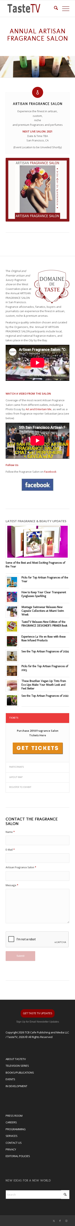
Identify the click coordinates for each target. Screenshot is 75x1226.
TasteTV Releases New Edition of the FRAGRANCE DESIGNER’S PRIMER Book (44, 623)
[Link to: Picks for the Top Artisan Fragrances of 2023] (12, 671)
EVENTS (10, 1079)
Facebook (50, 471)
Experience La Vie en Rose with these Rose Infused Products (43, 638)
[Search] (54, 8)
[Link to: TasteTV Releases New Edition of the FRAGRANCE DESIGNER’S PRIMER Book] (12, 626)
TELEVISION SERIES (17, 1066)
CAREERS (11, 1122)
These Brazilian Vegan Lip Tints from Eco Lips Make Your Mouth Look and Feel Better (43, 684)
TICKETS (13, 717)
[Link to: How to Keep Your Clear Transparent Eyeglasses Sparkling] (12, 597)
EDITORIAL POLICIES (18, 1156)
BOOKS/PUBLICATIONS (20, 1072)
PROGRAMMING (16, 1129)
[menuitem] (54, 8)
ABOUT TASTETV (16, 1059)
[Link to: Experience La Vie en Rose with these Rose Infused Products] (12, 641)
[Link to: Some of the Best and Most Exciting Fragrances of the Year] (37, 542)
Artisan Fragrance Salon (21, 867)
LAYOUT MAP (15, 777)
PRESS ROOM (14, 1116)
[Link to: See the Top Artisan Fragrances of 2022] (12, 700)
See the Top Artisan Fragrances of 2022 (45, 696)
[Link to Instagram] (66, 1221)
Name (10, 832)
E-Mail (10, 849)
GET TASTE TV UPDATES (37, 1013)
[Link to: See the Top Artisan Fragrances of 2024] (12, 656)
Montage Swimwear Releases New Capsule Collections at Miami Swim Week (42, 610)
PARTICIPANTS (16, 766)
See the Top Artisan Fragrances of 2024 (45, 651)
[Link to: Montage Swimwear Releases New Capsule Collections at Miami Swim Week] (12, 612)
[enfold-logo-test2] (31, 8)
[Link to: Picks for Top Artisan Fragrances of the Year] (12, 582)
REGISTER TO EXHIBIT (20, 787)
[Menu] (63, 8)
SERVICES (12, 1136)
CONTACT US (14, 1143)
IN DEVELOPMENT (16, 1086)
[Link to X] (54, 1221)
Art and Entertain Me (38, 409)
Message (12, 885)
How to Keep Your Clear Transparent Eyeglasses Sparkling (43, 594)
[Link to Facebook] (60, 1221)
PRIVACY (11, 1149)
